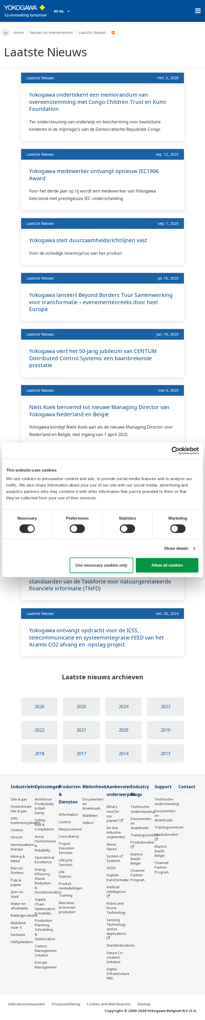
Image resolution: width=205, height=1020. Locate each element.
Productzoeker (143, 842)
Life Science (65, 874)
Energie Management (46, 964)
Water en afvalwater (19, 906)
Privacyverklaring (66, 1004)
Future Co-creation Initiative (115, 957)
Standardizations (121, 945)
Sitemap (144, 1004)
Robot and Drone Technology (116, 908)
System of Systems (115, 858)
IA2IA (111, 867)
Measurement (70, 829)
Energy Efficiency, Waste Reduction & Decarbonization (48, 881)
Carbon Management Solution (46, 951)
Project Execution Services (66, 848)
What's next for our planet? (113, 813)
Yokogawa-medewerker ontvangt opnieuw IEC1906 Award (94, 174)
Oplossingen (48, 787)
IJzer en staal (17, 894)
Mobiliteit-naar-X (19, 925)
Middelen (90, 815)
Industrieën (23, 787)
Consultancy (69, 836)
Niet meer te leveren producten (67, 907)
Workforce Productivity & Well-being (44, 806)
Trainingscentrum (145, 835)
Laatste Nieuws (92, 32)
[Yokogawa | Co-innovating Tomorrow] (26, 11)
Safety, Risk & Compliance (44, 824)
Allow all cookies (167, 565)
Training (65, 895)
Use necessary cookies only (101, 565)
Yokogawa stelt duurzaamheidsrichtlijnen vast (88, 240)
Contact (186, 787)
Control (65, 821)
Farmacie (18, 934)
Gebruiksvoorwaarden (26, 1004)
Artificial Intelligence (116, 889)
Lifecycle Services (66, 862)
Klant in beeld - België (137, 859)
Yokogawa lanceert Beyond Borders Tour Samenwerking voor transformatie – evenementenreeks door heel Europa (101, 302)
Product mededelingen (70, 885)
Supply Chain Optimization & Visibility (45, 906)
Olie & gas (19, 799)
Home (18, 32)
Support (163, 787)
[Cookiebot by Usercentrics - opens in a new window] (175, 451)
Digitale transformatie (118, 877)
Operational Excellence (44, 859)
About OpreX (112, 846)
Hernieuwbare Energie (22, 847)
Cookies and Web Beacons (109, 1004)
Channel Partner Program (138, 875)
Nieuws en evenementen (51, 32)
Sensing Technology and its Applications (116, 926)
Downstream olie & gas (21, 808)
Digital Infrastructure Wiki (118, 973)
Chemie (17, 829)
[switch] (77, 528)
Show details (176, 548)
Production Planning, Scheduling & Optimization (45, 929)
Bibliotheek (94, 787)
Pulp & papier (16, 882)
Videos (88, 822)
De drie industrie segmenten (116, 832)
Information (68, 814)
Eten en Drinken (17, 870)
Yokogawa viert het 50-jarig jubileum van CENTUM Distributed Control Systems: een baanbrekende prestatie (93, 358)
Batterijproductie (24, 915)
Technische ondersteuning (143, 809)
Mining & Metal (18, 858)
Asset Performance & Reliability (45, 843)
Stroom (16, 837)
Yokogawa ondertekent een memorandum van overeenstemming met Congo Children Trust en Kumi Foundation (97, 101)
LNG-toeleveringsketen (26, 820)
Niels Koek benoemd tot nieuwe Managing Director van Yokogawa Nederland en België (99, 410)
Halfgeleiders (22, 941)
